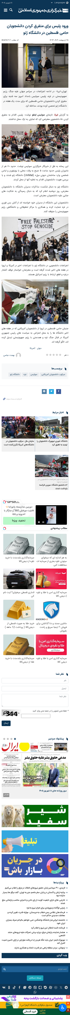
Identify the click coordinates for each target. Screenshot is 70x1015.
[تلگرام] (66, 987)
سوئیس (33, 374)
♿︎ (62, 1007)
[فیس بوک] (19, 987)
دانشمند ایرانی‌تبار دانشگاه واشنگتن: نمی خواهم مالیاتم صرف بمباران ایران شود (35, 921)
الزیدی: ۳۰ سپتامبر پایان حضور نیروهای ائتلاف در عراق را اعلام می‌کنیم (35, 888)
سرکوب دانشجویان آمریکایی (53, 374)
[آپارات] (50, 987)
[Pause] (39, 522)
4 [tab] (4, 739)
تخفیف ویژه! (18, 521)
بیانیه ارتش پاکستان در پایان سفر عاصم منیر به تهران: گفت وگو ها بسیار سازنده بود (34, 894)
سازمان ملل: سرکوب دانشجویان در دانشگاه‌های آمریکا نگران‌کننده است (19, 443)
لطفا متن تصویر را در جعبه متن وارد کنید (50, 711)
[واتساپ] (35, 992)
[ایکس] (61, 987)
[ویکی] (4, 987)
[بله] (45, 987)
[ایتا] (35, 987)
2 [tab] (11, 739)
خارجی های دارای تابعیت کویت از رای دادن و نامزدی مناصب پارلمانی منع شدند (33, 901)
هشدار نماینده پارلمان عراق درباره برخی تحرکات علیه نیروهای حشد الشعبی (36, 934)
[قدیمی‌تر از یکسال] (51, 427)
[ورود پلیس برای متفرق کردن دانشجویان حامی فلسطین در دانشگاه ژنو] (35, 65)
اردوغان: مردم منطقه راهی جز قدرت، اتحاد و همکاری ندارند (39, 948)
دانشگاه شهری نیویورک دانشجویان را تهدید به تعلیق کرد (52, 443)
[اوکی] (9, 987)
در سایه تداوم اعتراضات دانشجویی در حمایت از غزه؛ (52, 481)
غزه (25, 374)
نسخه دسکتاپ (35, 978)
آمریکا (32, 348)
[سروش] (30, 987)
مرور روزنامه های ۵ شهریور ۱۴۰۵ (53, 791)
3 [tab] (8, 739)
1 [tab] (15, 739)
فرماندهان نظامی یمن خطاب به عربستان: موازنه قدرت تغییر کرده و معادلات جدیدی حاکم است (36, 914)
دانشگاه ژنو (15, 374)
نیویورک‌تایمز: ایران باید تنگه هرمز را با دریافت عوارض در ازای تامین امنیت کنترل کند (33, 941)
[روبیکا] (56, 987)
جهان (39, 348)
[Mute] (43, 522)
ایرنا (40, 10)
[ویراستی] (24, 987)
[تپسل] (4, 502)
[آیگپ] (40, 987)
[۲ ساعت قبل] (35, 765)
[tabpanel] (35, 771)
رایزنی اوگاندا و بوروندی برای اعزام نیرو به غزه (46, 908)
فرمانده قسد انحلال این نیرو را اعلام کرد (48, 928)
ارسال (6, 723)
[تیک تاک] (14, 987)
